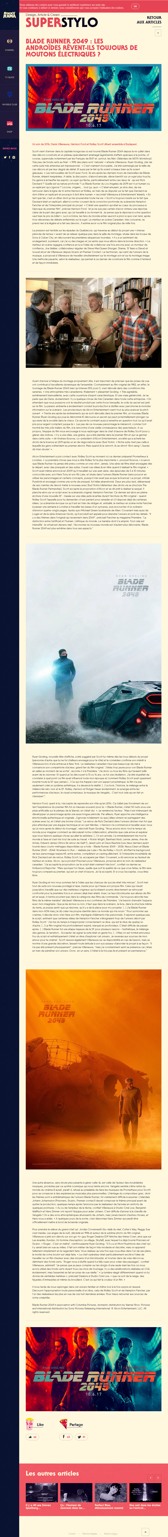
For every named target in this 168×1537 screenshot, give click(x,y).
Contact (72, 1534)
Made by (110, 1534)
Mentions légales (90, 1534)
